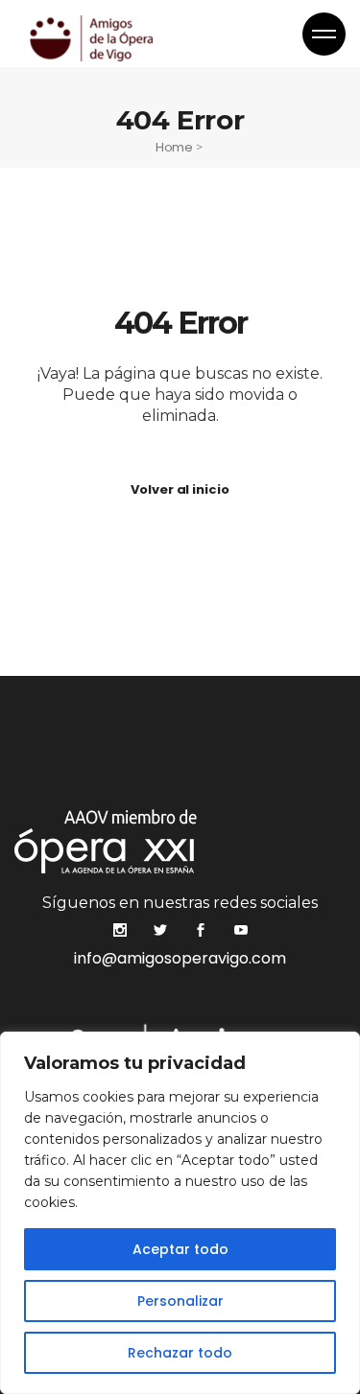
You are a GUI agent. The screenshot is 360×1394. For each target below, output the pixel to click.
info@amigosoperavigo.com (180, 958)
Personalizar (180, 1301)
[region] (180, 1213)
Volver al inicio (179, 489)
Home (174, 147)
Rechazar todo (180, 1352)
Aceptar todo (180, 1249)
